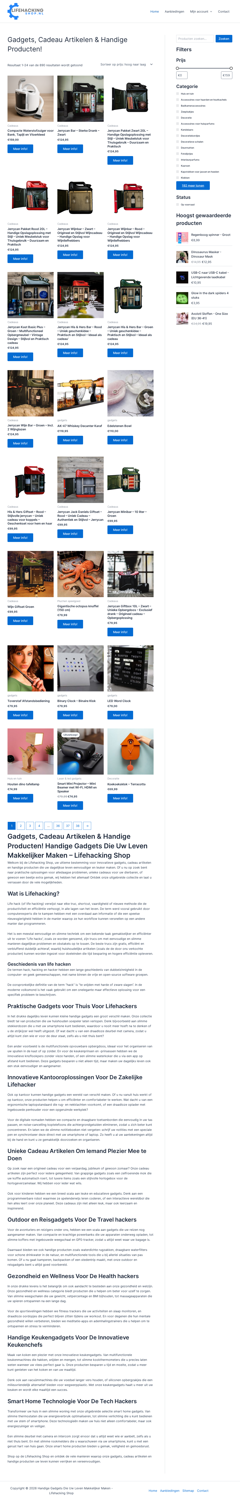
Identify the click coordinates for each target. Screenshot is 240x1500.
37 (68, 826)
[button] (210, 11)
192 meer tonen (193, 185)
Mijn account (199, 11)
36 (58, 826)
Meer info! (20, 149)
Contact (224, 11)
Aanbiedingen (174, 11)
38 (78, 826)
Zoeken (224, 39)
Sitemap (188, 1490)
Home (154, 11)
